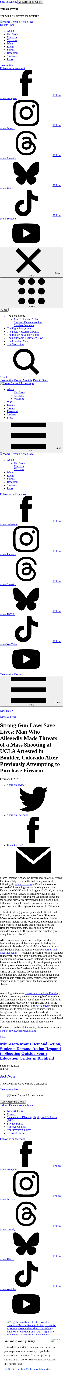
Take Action (6, 65)
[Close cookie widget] (55, 1340)
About (10, 30)
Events (11, 46)
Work (10, 43)
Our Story (12, 34)
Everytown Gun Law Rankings (42, 993)
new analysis (43, 1005)
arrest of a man (23, 884)
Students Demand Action (28, 322)
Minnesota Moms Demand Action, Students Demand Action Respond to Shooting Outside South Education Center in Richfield (30, 1051)
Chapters (12, 37)
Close (4, 309)
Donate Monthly (23, 380)
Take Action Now (10, 1089)
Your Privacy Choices (19, 1129)
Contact (11, 1114)
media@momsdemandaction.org (18, 1030)
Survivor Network (24, 325)
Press (10, 59)
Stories (11, 49)
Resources (12, 52)
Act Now (7, 1076)
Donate (18, 674)
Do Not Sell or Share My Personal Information (27, 1369)
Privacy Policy (15, 1123)
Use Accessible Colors (30, 2)
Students (11, 56)
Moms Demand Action (26, 319)
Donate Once (40, 380)
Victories (12, 40)
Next (2, 1036)
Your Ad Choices (16, 1126)
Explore (31, 306)
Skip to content (8, 1)
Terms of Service (16, 1133)
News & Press (8, 716)
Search (4, 377)
